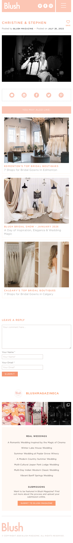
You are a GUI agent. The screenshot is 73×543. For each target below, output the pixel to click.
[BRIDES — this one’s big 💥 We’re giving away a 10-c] (59, 413)
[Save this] (65, 40)
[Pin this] (65, 48)
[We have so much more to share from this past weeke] (13, 413)
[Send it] (65, 56)
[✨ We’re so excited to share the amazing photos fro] (36, 413)
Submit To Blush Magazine (36, 503)
